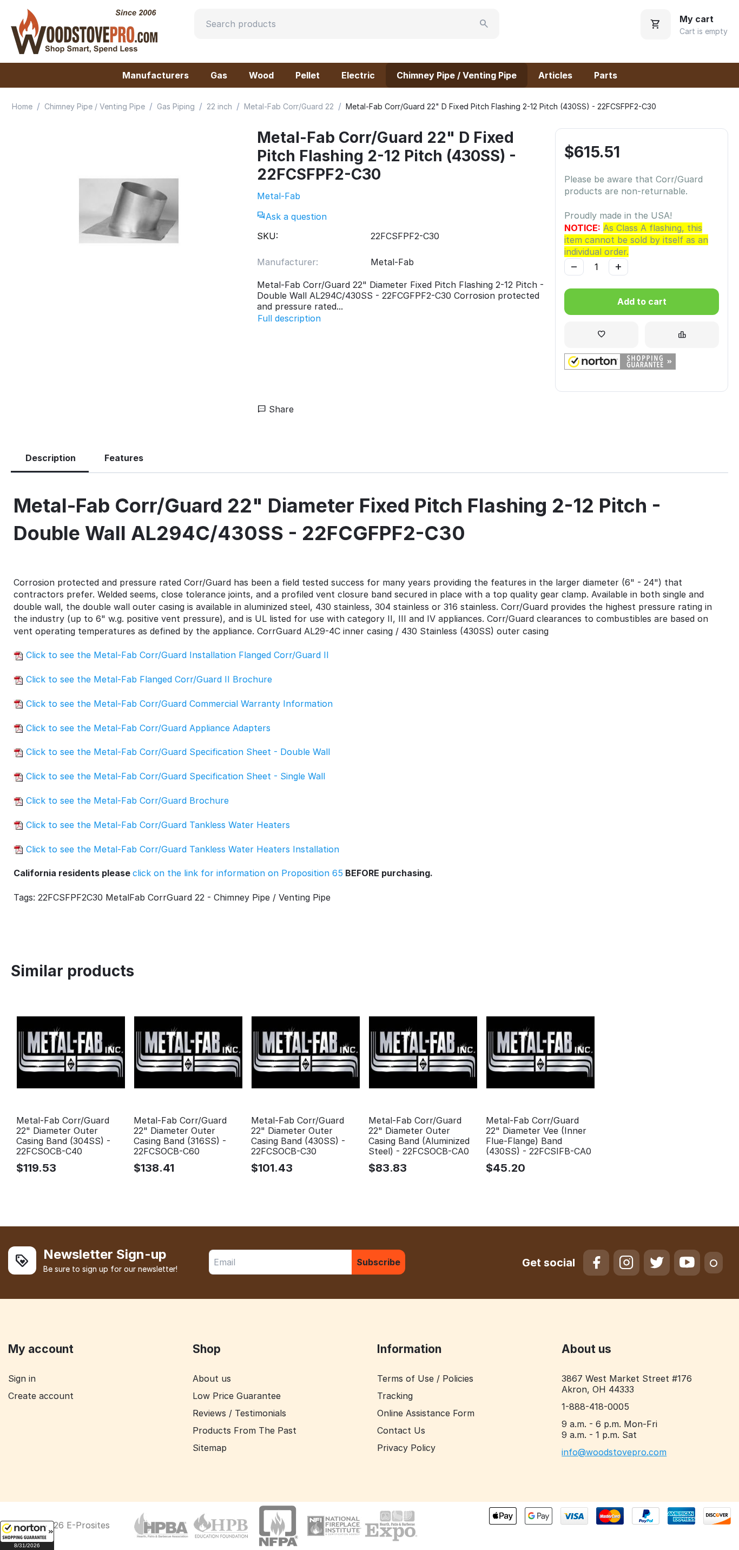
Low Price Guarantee (237, 1395)
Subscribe (378, 1262)
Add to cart (642, 301)
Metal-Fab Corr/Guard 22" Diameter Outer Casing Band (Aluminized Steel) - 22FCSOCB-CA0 (419, 1136)
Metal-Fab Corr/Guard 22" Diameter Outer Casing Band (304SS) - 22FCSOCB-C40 (63, 1136)
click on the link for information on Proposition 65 (238, 873)
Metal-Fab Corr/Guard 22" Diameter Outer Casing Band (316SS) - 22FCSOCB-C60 (180, 1136)
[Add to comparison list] (682, 334)
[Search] (484, 24)
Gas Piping (176, 106)
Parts (605, 75)
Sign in (22, 1378)
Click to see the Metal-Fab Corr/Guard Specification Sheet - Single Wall (174, 776)
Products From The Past (244, 1430)
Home (22, 106)
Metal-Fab (278, 196)
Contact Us (401, 1430)
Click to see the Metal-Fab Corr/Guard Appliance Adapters (146, 728)
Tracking (395, 1395)
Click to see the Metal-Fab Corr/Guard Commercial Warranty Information (178, 703)
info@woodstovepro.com (614, 1452)
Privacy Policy (406, 1447)
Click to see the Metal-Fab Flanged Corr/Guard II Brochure (147, 679)
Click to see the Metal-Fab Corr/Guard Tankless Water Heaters (156, 824)
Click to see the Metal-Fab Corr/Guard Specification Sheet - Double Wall (176, 751)
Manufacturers (155, 75)
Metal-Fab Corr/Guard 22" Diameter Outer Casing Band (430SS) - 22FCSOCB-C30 (298, 1136)
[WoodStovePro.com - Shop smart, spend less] (84, 30)
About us (212, 1378)
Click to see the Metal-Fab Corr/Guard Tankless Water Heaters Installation (181, 849)
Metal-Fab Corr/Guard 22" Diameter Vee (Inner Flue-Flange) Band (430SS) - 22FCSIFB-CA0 (538, 1136)
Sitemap (210, 1447)
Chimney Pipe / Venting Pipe (457, 75)
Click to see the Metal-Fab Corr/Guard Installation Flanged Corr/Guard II (176, 654)
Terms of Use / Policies (425, 1378)
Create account (41, 1395)
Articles (555, 75)
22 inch (219, 106)
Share (280, 409)
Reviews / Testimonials (239, 1413)
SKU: (267, 236)
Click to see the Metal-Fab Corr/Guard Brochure (126, 800)
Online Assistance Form (425, 1413)
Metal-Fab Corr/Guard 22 (289, 106)
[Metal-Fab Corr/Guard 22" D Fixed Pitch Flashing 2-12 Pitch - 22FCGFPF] (128, 210)
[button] (27, 1535)
